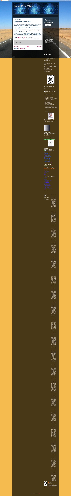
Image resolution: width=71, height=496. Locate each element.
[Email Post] (26, 37)
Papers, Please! (46, 170)
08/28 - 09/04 (53, 284)
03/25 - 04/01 (53, 253)
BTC (15, 15)
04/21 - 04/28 (53, 199)
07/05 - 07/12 (53, 401)
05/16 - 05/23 (53, 353)
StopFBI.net (46, 109)
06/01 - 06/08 (53, 460)
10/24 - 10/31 (53, 330)
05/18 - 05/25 (53, 462)
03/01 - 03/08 (53, 419)
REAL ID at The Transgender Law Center (50, 66)
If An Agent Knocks (47, 96)
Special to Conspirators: (47, 151)
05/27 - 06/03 (53, 244)
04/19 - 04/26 (53, 412)
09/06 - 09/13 (53, 391)
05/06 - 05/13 (53, 247)
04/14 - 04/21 (53, 200)
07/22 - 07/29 (53, 235)
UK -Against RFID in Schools (49, 41)
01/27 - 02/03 (53, 479)
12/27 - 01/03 (53, 374)
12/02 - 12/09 (53, 220)
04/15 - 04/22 (53, 250)
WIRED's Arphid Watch (48, 44)
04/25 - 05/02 (53, 356)
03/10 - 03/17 (53, 205)
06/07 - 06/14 (53, 405)
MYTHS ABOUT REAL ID (47, 62)
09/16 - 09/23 (53, 229)
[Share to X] (30, 37)
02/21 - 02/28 (53, 366)
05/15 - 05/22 (53, 299)
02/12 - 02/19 (53, 260)
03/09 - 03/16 (53, 473)
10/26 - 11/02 (53, 437)
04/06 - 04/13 (53, 468)
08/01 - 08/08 (53, 341)
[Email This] (28, 37)
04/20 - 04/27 (53, 466)
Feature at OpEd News (48, 20)
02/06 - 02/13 (53, 314)
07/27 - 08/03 (53, 451)
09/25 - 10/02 (53, 280)
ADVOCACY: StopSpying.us (49, 101)
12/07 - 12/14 (53, 432)
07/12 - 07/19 (53, 400)
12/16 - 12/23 (53, 218)
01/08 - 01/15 (53, 265)
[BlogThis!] (29, 37)
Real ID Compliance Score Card (49, 86)
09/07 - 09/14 (53, 445)
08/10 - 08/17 (53, 449)
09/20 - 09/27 (53, 389)
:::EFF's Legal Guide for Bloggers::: (49, 167)
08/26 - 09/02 (53, 231)
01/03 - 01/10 (53, 373)
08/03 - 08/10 (53, 450)
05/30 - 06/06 (53, 351)
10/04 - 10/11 (53, 387)
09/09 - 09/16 (53, 230)
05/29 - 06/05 (53, 297)
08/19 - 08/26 (53, 232)
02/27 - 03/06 (53, 311)
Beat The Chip (24, 6)
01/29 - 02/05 (53, 262)
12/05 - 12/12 (53, 324)
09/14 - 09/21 (53, 444)
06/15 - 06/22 (53, 458)
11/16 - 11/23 (53, 434)
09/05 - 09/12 (53, 338)
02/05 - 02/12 (53, 261)
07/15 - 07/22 (53, 236)
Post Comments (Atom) (21, 48)
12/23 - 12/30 (53, 217)
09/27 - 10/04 (53, 388)
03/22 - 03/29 (53, 416)
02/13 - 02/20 (53, 313)
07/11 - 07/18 (53, 344)
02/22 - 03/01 (53, 420)
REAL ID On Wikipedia (47, 67)
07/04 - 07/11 (53, 345)
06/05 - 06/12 (53, 296)
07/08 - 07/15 (53, 237)
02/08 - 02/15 (53, 422)
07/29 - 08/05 (53, 234)
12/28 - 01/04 (53, 429)
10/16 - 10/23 (53, 277)
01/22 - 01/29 (53, 263)
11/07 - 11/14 (53, 328)
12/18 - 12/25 (53, 267)
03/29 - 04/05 (53, 415)
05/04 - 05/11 (53, 464)
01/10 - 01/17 (53, 372)
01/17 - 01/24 (53, 371)
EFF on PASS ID (46, 135)
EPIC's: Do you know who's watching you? (51, 37)
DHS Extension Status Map (48, 69)
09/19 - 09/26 (53, 336)
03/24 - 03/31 (53, 203)
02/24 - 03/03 (53, 207)
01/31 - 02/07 (53, 369)
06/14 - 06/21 (53, 404)
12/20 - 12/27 (53, 375)
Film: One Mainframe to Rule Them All (50, 43)
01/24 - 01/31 (53, 370)
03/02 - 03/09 (53, 474)
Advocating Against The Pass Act (49, 119)
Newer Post (16, 46)
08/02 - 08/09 (53, 397)
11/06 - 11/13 (53, 274)
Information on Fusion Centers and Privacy (51, 98)
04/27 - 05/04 (53, 465)
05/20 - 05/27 (53, 245)
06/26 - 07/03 (53, 293)
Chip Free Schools (47, 42)
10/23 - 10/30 (53, 276)
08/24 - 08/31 (53, 447)
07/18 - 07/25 (53, 343)
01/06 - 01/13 (53, 215)
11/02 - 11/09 (53, 436)
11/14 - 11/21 (53, 327)
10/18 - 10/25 (53, 385)
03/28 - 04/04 (53, 360)
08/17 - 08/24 (53, 448)
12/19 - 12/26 (53, 322)
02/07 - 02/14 (53, 368)
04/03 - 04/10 (53, 306)
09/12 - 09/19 (53, 337)
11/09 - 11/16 (53, 435)
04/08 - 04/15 (53, 251)
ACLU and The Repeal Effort (50, 134)
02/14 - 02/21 (53, 367)
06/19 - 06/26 (53, 294)
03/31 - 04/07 (53, 202)
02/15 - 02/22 (53, 421)
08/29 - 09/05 (53, 339)
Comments (47, 25)
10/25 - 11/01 (53, 384)
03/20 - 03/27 (53, 308)
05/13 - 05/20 (53, 246)
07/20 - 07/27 (53, 452)
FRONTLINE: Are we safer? (49, 97)
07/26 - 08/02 (53, 398)
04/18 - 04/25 (53, 357)
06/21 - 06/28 (53, 403)
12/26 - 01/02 (53, 321)
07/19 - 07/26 (53, 399)
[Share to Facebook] (31, 37)
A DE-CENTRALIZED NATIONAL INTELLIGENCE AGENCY (49, 100)
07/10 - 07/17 (53, 291)
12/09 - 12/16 (53, 219)
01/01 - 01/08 (53, 266)
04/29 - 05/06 (53, 248)
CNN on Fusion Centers (48, 103)
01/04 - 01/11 (53, 428)
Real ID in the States (47, 70)
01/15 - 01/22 (53, 264)
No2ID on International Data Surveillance (50, 106)
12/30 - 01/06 (53, 216)
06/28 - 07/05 (53, 402)
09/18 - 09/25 (53, 281)
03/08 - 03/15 (53, 418)
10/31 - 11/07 (53, 329)
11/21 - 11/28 (53, 326)
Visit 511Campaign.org (46, 199)
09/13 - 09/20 (53, 390)
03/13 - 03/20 (53, 309)
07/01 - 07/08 (53, 238)
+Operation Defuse (47, 102)
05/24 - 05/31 (53, 406)
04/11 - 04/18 (53, 358)
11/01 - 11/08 (53, 383)
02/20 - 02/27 (53, 312)
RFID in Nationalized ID (48, 40)
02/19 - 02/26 (53, 259)
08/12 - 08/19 (53, 233)
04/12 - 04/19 (53, 413)
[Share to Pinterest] (32, 37)
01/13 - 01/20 (53, 214)
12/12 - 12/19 (53, 323)
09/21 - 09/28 (53, 443)
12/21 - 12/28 (53, 430)
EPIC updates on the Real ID (48, 71)
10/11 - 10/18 (53, 386)
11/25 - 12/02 (53, 221)
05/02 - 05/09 (53, 355)
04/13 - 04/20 (53, 467)
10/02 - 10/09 (53, 279)
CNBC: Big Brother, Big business (49, 36)
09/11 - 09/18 (53, 282)
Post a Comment (18, 42)
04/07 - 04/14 (53, 201)
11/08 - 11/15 (53, 382)
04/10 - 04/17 (53, 305)
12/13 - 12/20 (53, 376)
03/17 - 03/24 (53, 204)
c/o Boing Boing (16, 22)
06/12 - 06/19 (53, 295)
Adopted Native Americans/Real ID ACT (49, 65)
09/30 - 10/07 (53, 228)
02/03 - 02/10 (53, 478)
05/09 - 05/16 (53, 354)
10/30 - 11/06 (53, 275)
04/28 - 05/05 (53, 198)
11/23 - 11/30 (53, 433)
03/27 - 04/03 (53, 307)
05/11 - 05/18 (53, 463)
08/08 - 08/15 (53, 340)
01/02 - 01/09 (53, 320)
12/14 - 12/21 (53, 431)
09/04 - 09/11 (53, 283)
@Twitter (36, 15)
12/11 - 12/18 (53, 268)
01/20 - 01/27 (53, 213)
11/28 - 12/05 (53, 325)
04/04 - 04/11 (53, 359)
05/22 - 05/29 (53, 298)
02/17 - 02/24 (53, 476)
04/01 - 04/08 (53, 252)
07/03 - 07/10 (53, 292)
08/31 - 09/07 (53, 446)
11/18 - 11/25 (53, 222)
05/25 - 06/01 (53, 461)
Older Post (39, 46)
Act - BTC (55, 120)
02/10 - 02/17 (53, 477)
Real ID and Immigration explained (49, 90)
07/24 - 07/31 (53, 290)
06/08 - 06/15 (53, 459)
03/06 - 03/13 (53, 310)
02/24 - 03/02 (53, 475)
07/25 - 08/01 (53, 342)
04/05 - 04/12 (53, 414)
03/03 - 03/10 (53, 206)
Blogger (39, 493)
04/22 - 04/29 (53, 249)
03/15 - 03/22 (53, 417)
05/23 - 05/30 (53, 352)
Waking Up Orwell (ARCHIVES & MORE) (25, 15)
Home (28, 46)
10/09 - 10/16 (53, 278)
